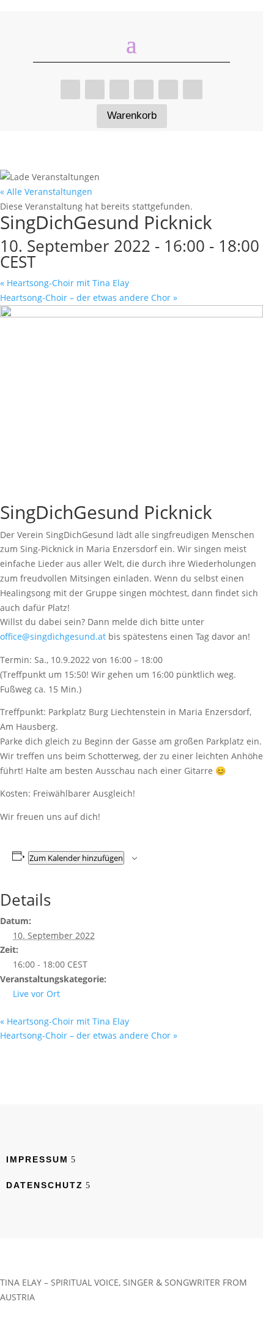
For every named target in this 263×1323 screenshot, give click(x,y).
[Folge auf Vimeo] (119, 89)
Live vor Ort (36, 993)
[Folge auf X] (192, 89)
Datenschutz (44, 1185)
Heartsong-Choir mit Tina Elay (64, 283)
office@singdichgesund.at (53, 636)
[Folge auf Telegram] (70, 89)
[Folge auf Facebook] (95, 89)
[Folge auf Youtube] (168, 89)
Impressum (37, 1159)
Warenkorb (132, 115)
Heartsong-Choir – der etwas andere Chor (88, 297)
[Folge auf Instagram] (144, 89)
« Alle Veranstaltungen (46, 191)
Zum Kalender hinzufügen (76, 857)
